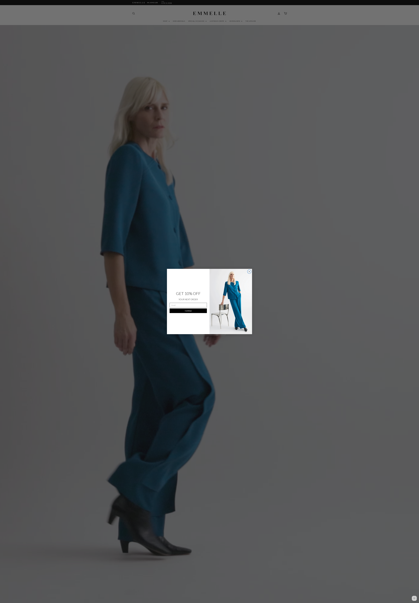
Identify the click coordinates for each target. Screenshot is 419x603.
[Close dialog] (249, 272)
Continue (188, 311)
